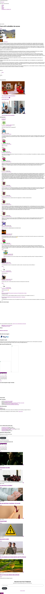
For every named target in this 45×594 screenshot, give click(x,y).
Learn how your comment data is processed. (19, 323)
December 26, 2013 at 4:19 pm (6, 204)
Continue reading (22, 590)
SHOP (3, 8)
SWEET (3, 5)
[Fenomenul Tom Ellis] (11, 464)
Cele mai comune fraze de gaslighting (8, 115)
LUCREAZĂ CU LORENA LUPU (6, 9)
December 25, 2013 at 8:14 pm (6, 152)
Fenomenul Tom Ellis (5, 427)
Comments (4, 118)
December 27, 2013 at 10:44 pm (7, 226)
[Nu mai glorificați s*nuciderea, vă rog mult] (11, 500)
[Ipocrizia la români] (11, 536)
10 (0, 376)
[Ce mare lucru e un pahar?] (11, 482)
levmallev (7, 270)
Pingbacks (3, 119)
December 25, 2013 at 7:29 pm (6, 134)
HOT (2, 6)
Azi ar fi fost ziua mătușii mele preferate (13, 404)
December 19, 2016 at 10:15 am (7, 271)
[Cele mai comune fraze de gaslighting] (13, 113)
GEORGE (7, 262)
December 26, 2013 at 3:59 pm (6, 186)
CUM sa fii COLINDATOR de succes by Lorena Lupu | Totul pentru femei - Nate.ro (14, 293)
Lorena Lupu (6, 41)
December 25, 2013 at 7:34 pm (6, 144)
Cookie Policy (21, 411)
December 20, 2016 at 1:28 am (6, 280)
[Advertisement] (22, 17)
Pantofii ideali (4, 429)
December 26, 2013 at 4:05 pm (6, 196)
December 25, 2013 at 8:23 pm (6, 161)
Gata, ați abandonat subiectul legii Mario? (8, 95)
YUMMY (3, 7)
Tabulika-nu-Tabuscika (9, 124)
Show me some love (4, 330)
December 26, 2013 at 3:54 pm (6, 171)
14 (4, 376)
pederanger (9, 254)
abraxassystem (8, 279)
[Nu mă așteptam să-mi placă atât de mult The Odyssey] (11, 554)
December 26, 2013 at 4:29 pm (6, 216)
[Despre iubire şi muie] (5, 97)
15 (5, 376)
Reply (3, 128)
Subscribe (4, 588)
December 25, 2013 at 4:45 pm (6, 125)
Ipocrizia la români (4, 430)
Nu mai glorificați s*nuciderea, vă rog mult (17, 402)
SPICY (1, 28)
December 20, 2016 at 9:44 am (6, 288)
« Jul (0, 380)
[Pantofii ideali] (11, 518)
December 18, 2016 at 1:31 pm (6, 263)
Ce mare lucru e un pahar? (9, 401)
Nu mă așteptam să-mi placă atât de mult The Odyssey (13, 557)
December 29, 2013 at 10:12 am (7, 234)
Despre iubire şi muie (5, 99)
